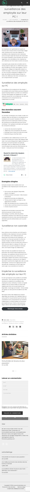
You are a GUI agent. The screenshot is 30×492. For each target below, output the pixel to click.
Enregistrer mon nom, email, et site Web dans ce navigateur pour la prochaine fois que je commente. (15, 407)
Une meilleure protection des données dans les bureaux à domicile (14, 462)
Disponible (12, 319)
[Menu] (27, 3)
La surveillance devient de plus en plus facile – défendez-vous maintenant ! (14, 469)
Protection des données (8, 487)
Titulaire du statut (13, 323)
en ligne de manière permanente (10, 321)
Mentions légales (22, 487)
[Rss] (6, 444)
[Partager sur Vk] (20, 326)
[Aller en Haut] (27, 489)
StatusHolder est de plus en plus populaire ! (13, 457)
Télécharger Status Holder (15, 309)
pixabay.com (11, 439)
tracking (21, 323)
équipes (22, 321)
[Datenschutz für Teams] (4, 2)
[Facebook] (3, 444)
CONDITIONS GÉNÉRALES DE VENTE (15, 488)
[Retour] (15, 417)
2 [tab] (14, 372)
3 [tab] (15, 372)
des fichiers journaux (17, 91)
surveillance (5, 323)
